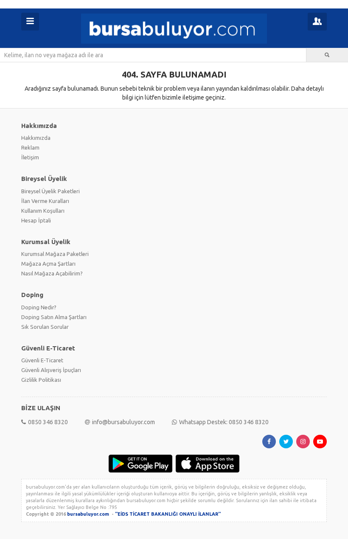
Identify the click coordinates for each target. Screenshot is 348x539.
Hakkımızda (36, 138)
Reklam (30, 147)
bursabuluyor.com (88, 514)
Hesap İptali (36, 220)
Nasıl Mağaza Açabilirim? (52, 273)
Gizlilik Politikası (41, 380)
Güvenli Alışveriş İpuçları (51, 370)
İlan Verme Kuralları (45, 201)
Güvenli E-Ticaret (42, 360)
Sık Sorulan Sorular (45, 327)
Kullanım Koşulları (43, 211)
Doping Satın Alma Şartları (54, 317)
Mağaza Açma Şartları (48, 264)
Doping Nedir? (38, 307)
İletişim (30, 157)
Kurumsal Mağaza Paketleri (55, 254)
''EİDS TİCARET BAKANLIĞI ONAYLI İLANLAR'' (168, 514)
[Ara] (327, 55)
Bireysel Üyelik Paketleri (50, 191)
